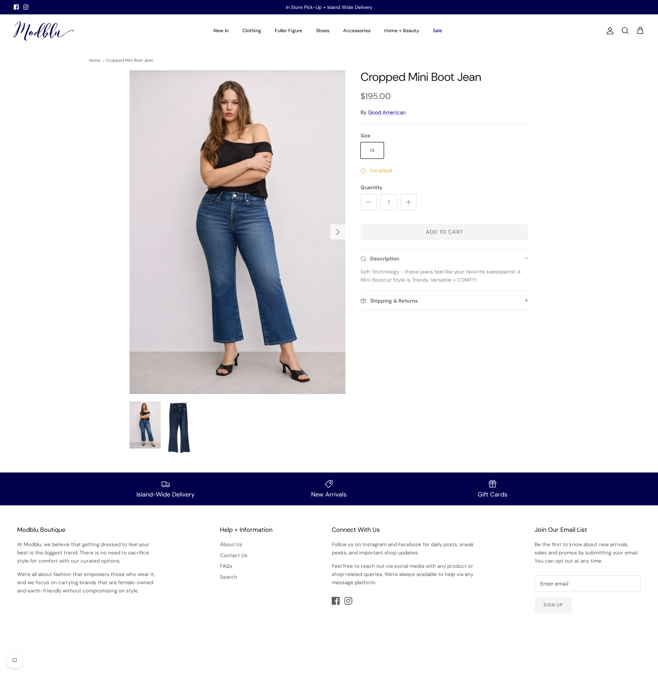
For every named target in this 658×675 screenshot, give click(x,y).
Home (94, 60)
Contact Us (233, 555)
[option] (237, 232)
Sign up (553, 605)
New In (221, 30)
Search (228, 577)
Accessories (356, 30)
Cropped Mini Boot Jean (129, 60)
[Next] (337, 232)
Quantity (371, 187)
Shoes (322, 30)
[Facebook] (16, 7)
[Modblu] (44, 30)
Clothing (251, 30)
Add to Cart (444, 232)
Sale (437, 30)
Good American (387, 112)
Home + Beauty (401, 30)
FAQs (226, 566)
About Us (231, 544)
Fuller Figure (288, 30)
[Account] (608, 31)
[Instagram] (25, 7)
